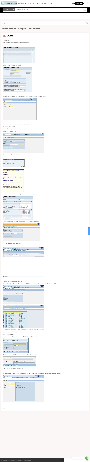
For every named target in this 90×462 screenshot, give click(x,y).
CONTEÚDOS (28, 3)
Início (85, 15)
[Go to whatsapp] (86, 458)
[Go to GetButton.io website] (87, 460)
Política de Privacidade (26, 460)
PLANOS (39, 3)
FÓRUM (50, 3)
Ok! (62, 460)
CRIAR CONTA (79, 3)
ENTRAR (72, 3)
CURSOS (34, 3)
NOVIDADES (88, 230)
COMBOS (44, 3)
